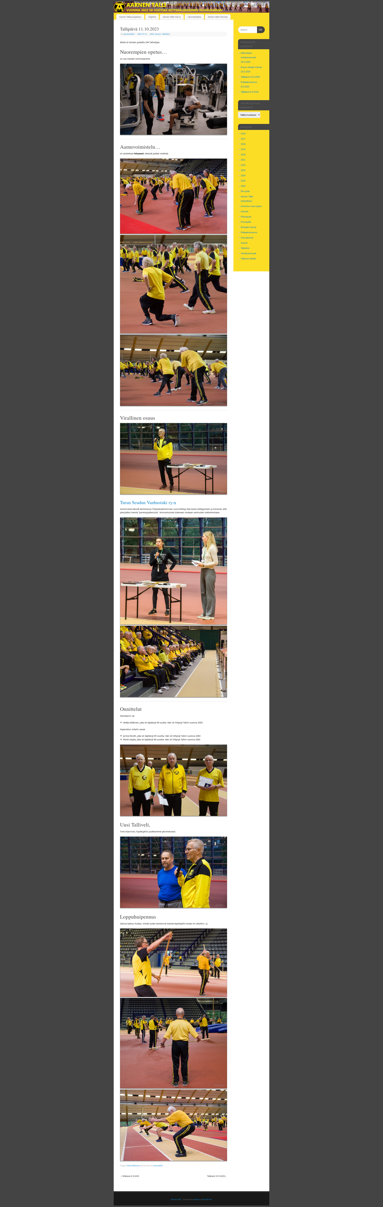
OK (259, 29)
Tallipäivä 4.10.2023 (130, 1176)
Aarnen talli (176, 1199)
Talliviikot (166, 34)
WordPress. (207, 1199)
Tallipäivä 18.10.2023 (216, 1176)
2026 (243, 186)
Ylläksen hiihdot (248, 258)
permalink (158, 1165)
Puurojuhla (246, 222)
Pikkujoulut (246, 216)
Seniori (158, 34)
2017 (243, 139)
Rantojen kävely (248, 227)
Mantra (197, 1199)
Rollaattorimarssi (249, 232)
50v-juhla (245, 191)
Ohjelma (152, 17)
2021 (243, 160)
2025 (243, 180)
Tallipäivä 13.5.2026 (250, 77)
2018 (243, 144)
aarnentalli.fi (128, 34)
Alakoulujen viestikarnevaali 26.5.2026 (248, 57)
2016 (243, 133)
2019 (243, 149)
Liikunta (244, 211)
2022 (243, 165)
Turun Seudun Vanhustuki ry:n (148, 502)
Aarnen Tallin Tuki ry (172, 17)
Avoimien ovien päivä (251, 206)
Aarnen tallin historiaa (218, 17)
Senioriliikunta (133, 1165)
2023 (152, 34)
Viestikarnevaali (248, 253)
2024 (243, 175)
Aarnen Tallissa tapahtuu (130, 17)
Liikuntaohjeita (194, 17)
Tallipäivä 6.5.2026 (250, 92)
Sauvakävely (247, 237)
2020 (243, 154)
